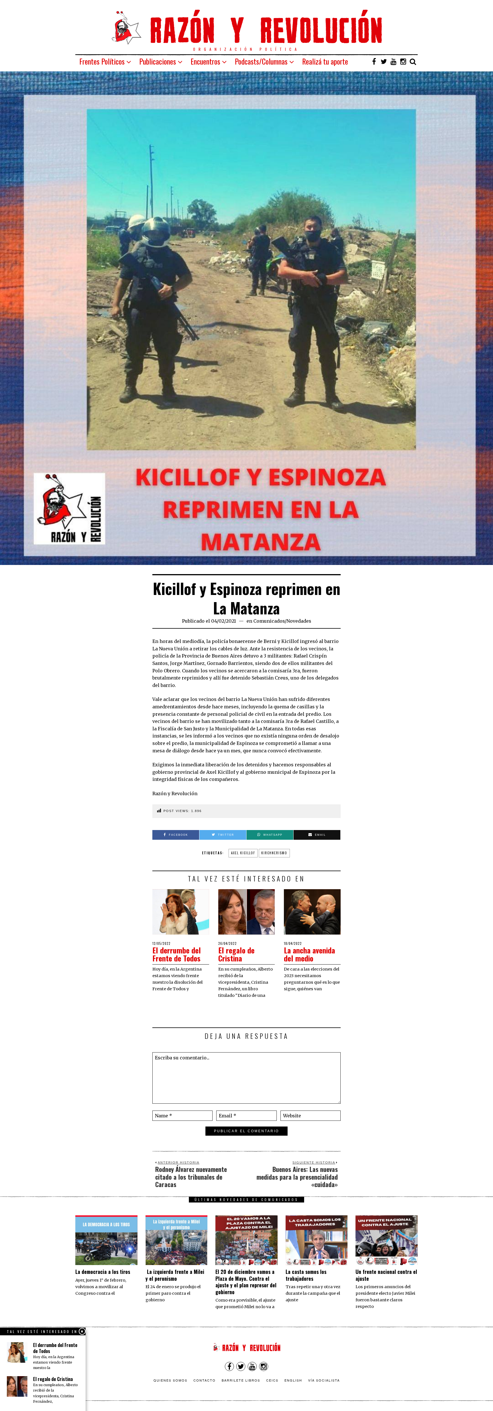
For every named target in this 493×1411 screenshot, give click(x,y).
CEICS (272, 1380)
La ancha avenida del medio (309, 954)
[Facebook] (374, 61)
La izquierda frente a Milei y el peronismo (175, 1275)
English (293, 1380)
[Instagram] (403, 61)
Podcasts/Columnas (261, 61)
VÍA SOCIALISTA (324, 1380)
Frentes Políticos (102, 61)
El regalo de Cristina (236, 954)
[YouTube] (393, 61)
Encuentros (205, 61)
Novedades (298, 621)
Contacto (204, 1380)
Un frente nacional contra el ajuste (386, 1275)
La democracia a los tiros (102, 1271)
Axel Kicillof (243, 853)
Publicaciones (157, 61)
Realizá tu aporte (325, 61)
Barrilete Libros (241, 1380)
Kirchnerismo (274, 853)
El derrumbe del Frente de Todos (176, 954)
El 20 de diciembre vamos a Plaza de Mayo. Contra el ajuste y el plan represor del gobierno (245, 1281)
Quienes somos (170, 1380)
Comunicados (269, 621)
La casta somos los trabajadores (306, 1275)
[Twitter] (384, 61)
